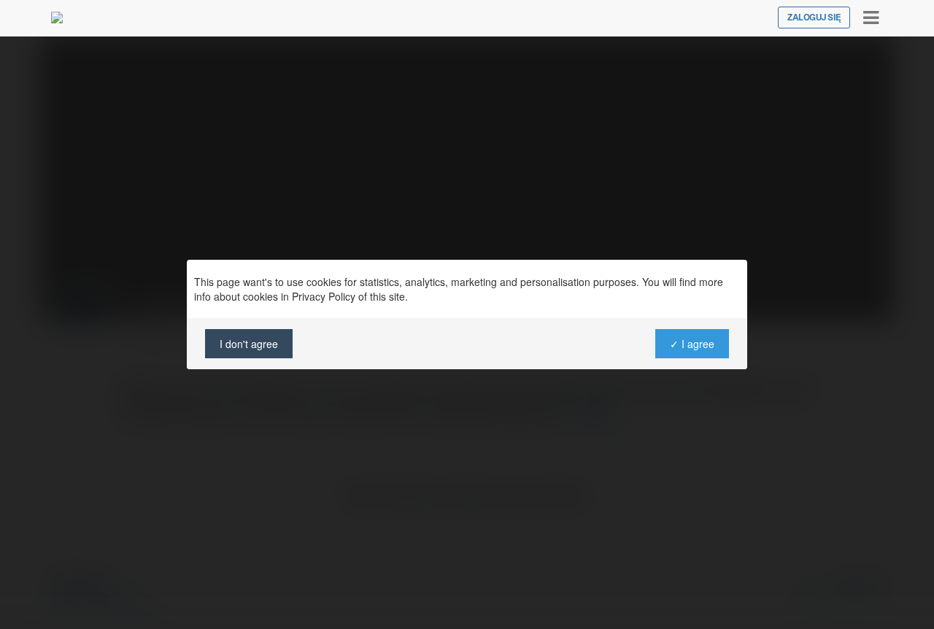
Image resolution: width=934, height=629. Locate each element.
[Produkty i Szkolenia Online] (57, 17)
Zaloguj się (814, 17)
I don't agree (249, 343)
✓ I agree (692, 343)
